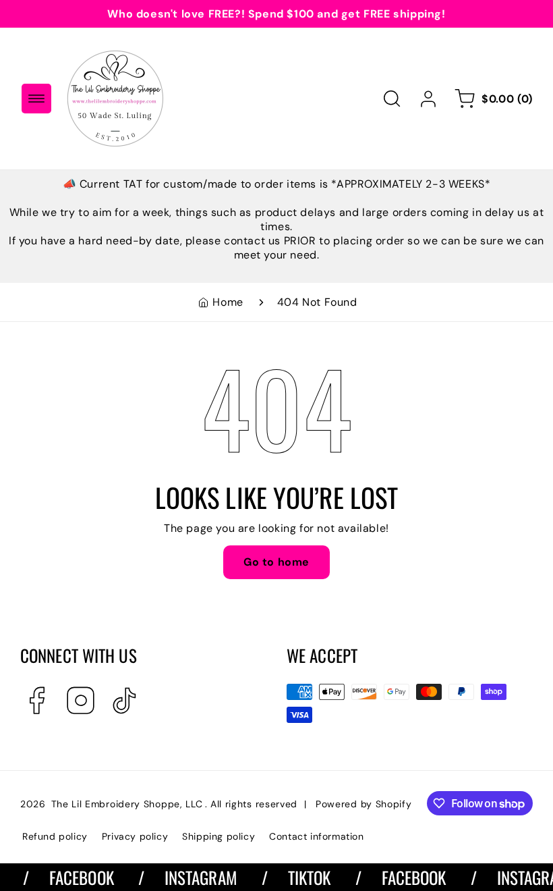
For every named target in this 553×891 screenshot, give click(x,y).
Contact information (316, 836)
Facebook (72, 877)
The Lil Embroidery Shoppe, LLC (127, 804)
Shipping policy (218, 836)
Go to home (276, 562)
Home (227, 302)
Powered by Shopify (364, 804)
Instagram (192, 877)
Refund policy (55, 836)
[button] (36, 98)
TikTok (300, 877)
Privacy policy (135, 836)
